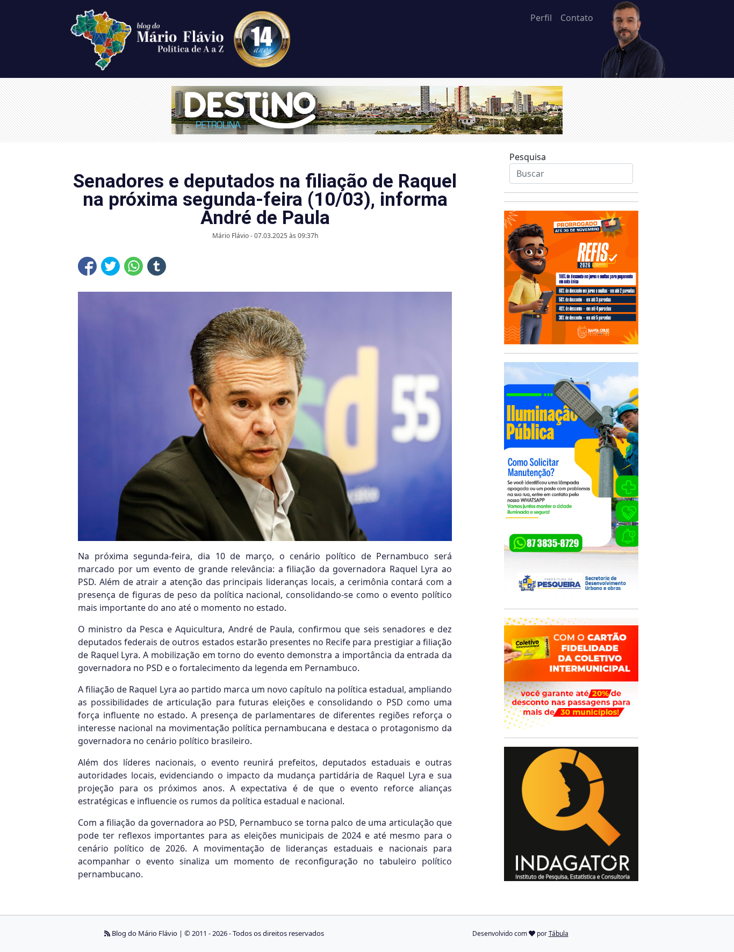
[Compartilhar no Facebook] (87, 266)
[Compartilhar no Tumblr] (156, 266)
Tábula (559, 933)
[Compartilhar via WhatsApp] (133, 266)
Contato (576, 18)
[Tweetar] (110, 266)
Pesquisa (527, 157)
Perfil (541, 18)
